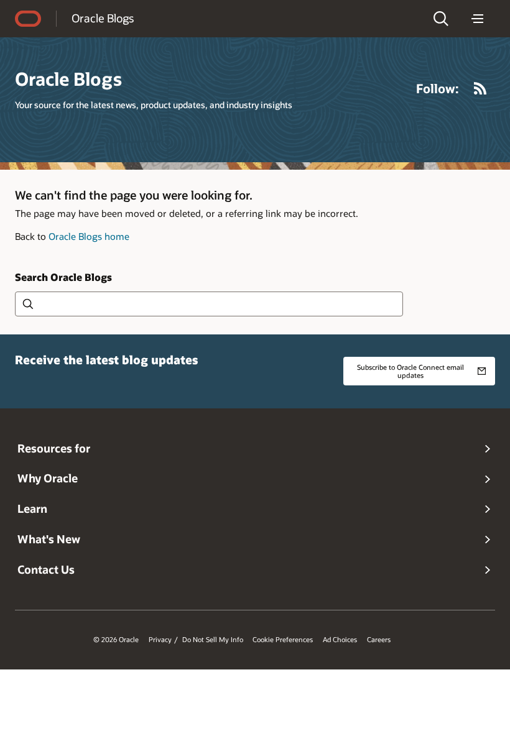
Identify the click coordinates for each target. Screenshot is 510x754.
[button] (441, 19)
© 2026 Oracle (116, 639)
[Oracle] (28, 19)
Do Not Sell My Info (212, 639)
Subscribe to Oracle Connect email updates (410, 371)
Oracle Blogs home (89, 236)
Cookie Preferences (283, 639)
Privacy (160, 639)
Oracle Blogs (103, 18)
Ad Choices (340, 639)
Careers (379, 639)
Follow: (437, 88)
